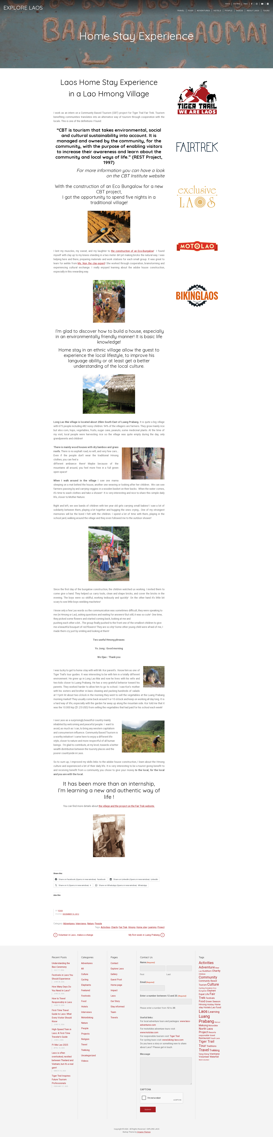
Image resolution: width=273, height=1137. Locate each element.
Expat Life (204, 994)
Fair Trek (123, 927)
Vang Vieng (204, 1054)
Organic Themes (144, 1132)
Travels (114, 1017)
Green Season (213, 1001)
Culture (84, 974)
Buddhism (207, 971)
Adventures (69, 923)
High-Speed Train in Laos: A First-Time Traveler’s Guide (61, 1033)
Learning (152, 927)
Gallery (114, 974)
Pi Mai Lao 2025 (60, 1044)
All (82, 968)
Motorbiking (87, 1017)
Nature (90, 923)
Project (161, 927)
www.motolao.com (149, 1032)
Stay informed (117, 1006)
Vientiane (215, 1053)
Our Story (115, 1001)
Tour (202, 1046)
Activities (105, 927)
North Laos (206, 1028)
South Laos (215, 1038)
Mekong (203, 1025)
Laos (113, 995)
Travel (84, 1044)
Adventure (207, 967)
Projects (85, 1033)
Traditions (211, 1046)
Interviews (81, 923)
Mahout (217, 1022)
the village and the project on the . (127, 806)
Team (113, 1012)
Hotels (84, 1006)
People (98, 923)
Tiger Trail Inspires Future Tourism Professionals (61, 1079)
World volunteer (204, 1060)
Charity (114, 927)
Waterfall (214, 1056)
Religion (85, 1039)
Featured (85, 990)
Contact (114, 963)
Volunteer (204, 1056)
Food (83, 1001)
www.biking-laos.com (172, 1039)
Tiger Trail (175, 1036)
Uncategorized (88, 1055)
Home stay (141, 927)
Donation (209, 988)
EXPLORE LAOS (23, 7)
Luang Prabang (206, 1019)
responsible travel (207, 1035)
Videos (84, 1061)
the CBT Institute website (139, 176)
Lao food (216, 1007)
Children (202, 974)
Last (169, 974)
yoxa (60, 911)
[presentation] (161, 1098)
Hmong (131, 927)
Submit (148, 1109)
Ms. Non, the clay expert (91, 263)
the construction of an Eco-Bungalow (132, 251)
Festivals (85, 995)
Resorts (212, 1032)
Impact (114, 990)
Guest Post (116, 979)
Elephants (86, 985)
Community (208, 977)
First (142, 974)
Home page (116, 985)
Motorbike (213, 1025)
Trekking (85, 1050)
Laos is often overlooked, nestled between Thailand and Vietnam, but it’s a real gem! (62, 1060)
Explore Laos (117, 968)
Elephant (211, 990)
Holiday (210, 1004)
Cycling (84, 979)
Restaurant (204, 1038)
